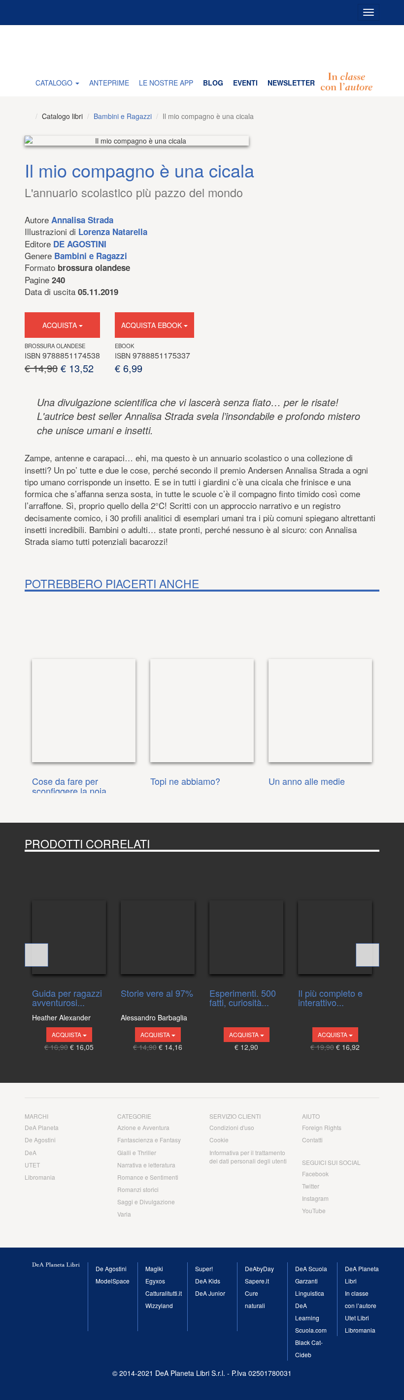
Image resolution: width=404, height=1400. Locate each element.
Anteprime (109, 83)
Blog (213, 83)
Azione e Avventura (143, 1127)
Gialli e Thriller (136, 1152)
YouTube (314, 1210)
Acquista (60, 325)
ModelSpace (113, 1281)
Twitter (310, 1186)
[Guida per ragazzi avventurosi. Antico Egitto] (69, 918)
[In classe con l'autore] (346, 82)
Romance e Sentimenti (147, 1177)
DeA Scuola (311, 1268)
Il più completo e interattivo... (330, 998)
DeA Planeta (42, 1127)
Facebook (315, 1173)
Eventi (245, 83)
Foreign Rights (321, 1127)
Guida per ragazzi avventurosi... (67, 998)
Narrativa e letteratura (146, 1165)
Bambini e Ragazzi (123, 116)
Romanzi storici (138, 1189)
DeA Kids (207, 1281)
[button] (36, 955)
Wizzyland (159, 1305)
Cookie (219, 1139)
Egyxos (155, 1281)
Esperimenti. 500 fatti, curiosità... (242, 998)
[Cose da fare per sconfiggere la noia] (83, 681)
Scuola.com (311, 1330)
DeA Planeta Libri (202, 46)
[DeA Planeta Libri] (28, 116)
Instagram (315, 1198)
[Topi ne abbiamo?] (202, 681)
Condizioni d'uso (231, 1127)
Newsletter (291, 83)
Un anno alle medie (307, 781)
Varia (124, 1214)
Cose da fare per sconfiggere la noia (69, 786)
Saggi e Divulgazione (146, 1201)
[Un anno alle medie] (320, 681)
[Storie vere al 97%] (158, 918)
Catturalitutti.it (163, 1293)
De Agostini (79, 244)
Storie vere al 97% (157, 993)
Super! (204, 1268)
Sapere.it (257, 1281)
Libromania (40, 1177)
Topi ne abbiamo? (185, 781)
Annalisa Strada (82, 220)
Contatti (312, 1139)
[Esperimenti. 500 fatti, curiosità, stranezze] (246, 918)
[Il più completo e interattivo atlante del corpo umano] (335, 918)
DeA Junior (210, 1293)
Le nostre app (166, 83)
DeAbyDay (259, 1268)
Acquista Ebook (152, 325)
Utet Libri (357, 1317)
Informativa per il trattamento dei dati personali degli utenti (248, 1156)
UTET (32, 1165)
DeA (30, 1152)
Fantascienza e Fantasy (149, 1139)
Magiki (154, 1268)
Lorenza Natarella (112, 232)
